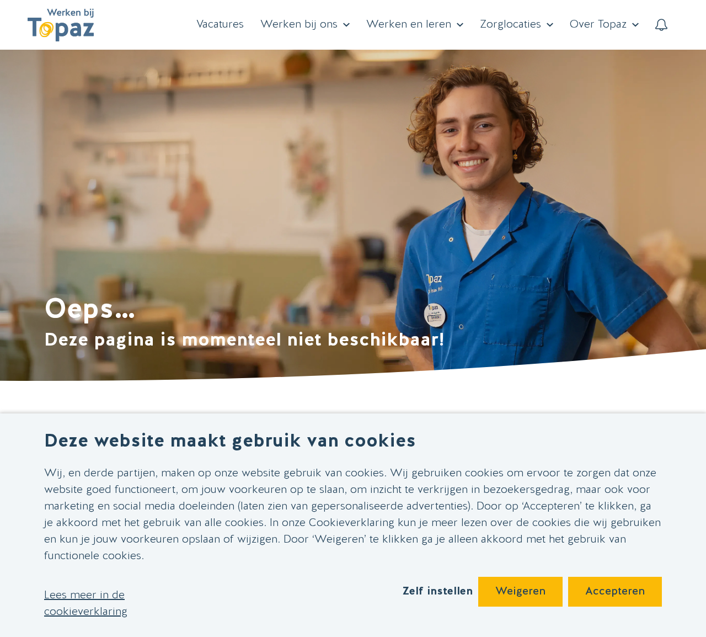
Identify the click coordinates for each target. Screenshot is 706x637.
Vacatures (220, 25)
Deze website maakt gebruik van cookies (230, 442)
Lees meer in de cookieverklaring (85, 604)
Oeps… (89, 310)
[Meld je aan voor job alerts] (661, 25)
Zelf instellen (437, 592)
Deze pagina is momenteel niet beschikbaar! (244, 341)
